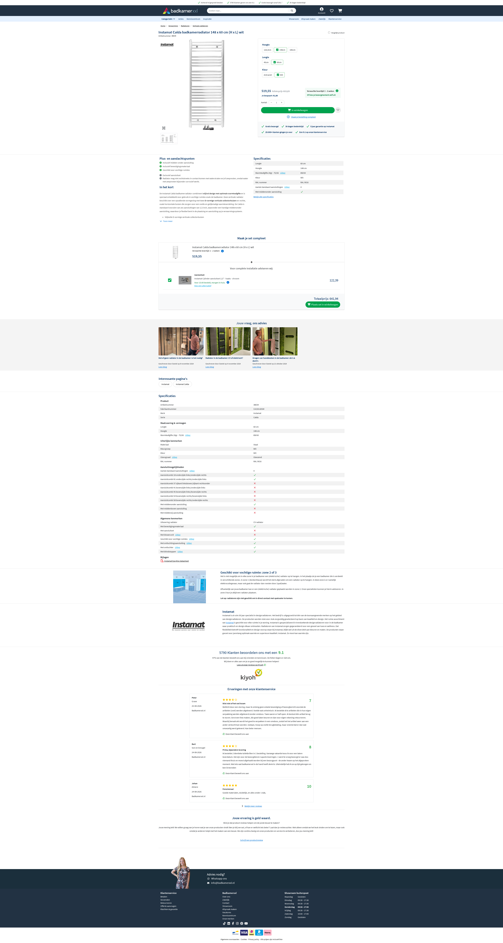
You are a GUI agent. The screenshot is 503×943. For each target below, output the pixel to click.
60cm (279, 62)
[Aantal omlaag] (271, 102)
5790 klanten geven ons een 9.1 (242, 2)
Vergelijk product (338, 33)
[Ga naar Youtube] (246, 923)
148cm (282, 49)
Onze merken (228, 918)
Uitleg (282, 173)
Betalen (163, 896)
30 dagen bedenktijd (297, 2)
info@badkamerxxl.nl (223, 882)
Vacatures (226, 912)
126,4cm (267, 49)
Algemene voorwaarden (230, 939)
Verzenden (165, 899)
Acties (181, 19)
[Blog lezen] (181, 341)
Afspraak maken (308, 19)
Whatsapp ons (219, 878)
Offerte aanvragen (168, 906)
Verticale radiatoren (200, 26)
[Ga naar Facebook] (233, 923)
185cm (292, 49)
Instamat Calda (182, 384)
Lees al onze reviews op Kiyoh (250, 665)
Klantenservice (335, 19)
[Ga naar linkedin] (229, 923)
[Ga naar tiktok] (224, 923)
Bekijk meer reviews (253, 806)
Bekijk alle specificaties (263, 196)
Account (321, 13)
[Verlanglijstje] (331, 11)
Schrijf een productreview (251, 840)
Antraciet (268, 75)
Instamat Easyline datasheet (176, 561)
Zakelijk (322, 19)
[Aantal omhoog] (281, 102)
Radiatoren (185, 26)
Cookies (244, 939)
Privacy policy (253, 939)
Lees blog (162, 367)
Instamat (165, 384)
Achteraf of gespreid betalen (211, 2)
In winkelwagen (299, 110)
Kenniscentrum (193, 19)
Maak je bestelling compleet (303, 117)
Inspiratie (207, 19)
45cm (266, 62)
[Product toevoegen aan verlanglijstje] (338, 110)
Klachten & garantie (169, 909)
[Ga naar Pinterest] (242, 923)
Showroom (294, 19)
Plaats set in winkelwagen (324, 304)
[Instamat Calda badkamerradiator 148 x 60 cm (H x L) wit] (205, 85)
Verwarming (173, 26)
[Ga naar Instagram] (237, 923)
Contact (225, 903)
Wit (281, 75)
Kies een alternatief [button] (202, 285)
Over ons (226, 896)
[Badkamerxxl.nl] (180, 10)
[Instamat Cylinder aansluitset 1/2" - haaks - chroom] (185, 280)
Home (163, 26)
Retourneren (166, 903)
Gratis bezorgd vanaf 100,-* (271, 2)
